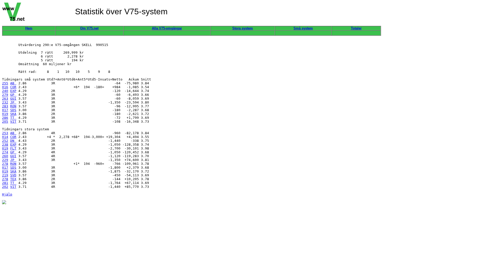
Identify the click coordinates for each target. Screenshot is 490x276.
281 (5, 183)
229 (5, 160)
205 (5, 121)
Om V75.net (89, 28)
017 (5, 110)
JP (13, 102)
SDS (13, 110)
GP (13, 95)
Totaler (356, 28)
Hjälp (7, 194)
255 (5, 83)
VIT (13, 121)
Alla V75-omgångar (167, 28)
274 (5, 152)
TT (13, 118)
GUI (13, 98)
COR (13, 87)
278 (5, 164)
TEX (13, 179)
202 (5, 187)
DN (13, 141)
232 (5, 102)
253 (5, 133)
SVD (13, 175)
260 (5, 156)
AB (13, 83)
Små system (303, 28)
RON (13, 106)
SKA (13, 114)
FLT (13, 148)
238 (5, 144)
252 (5, 141)
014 (5, 137)
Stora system (242, 28)
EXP (13, 91)
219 (5, 175)
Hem (28, 28)
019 (5, 114)
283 (5, 106)
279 (5, 95)
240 (5, 91)
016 (5, 87)
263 (5, 98)
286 (5, 118)
